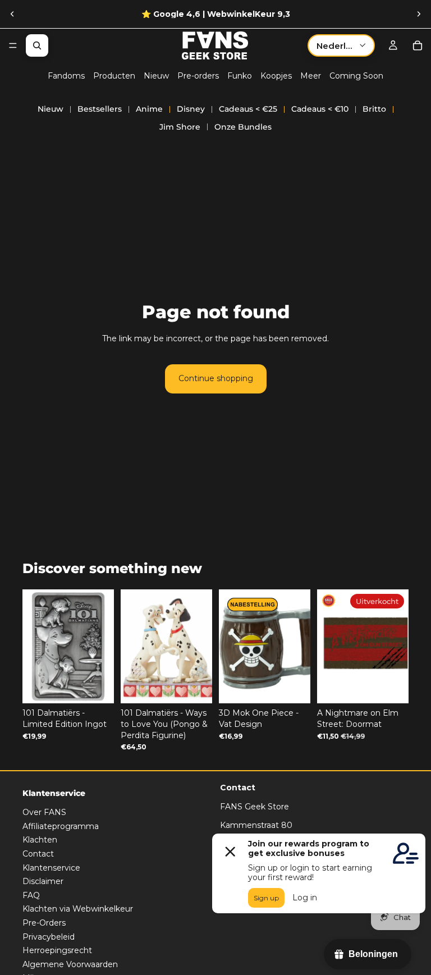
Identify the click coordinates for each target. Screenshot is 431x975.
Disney (191, 109)
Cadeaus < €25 (248, 109)
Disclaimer (42, 881)
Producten (114, 76)
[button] (341, 45)
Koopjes (276, 76)
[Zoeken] (37, 45)
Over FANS (44, 812)
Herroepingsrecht (57, 950)
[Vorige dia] (12, 14)
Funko (239, 76)
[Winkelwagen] (417, 45)
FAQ (31, 895)
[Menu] (13, 45)
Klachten (39, 840)
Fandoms (66, 76)
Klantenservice (51, 868)
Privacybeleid (48, 937)
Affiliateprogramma (60, 826)
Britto (374, 109)
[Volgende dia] (418, 14)
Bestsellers (99, 109)
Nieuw (156, 76)
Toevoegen (106, 686)
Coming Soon (356, 76)
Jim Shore (179, 127)
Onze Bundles (243, 127)
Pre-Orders (44, 923)
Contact (38, 854)
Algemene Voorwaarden (70, 964)
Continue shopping (215, 378)
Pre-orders (198, 76)
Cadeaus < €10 (320, 109)
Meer (310, 76)
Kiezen (204, 686)
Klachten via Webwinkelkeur (77, 909)
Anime (149, 109)
